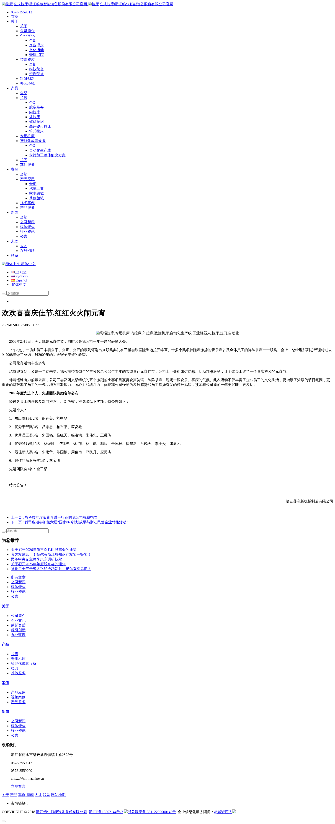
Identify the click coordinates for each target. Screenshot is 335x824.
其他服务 (18, 673)
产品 (5, 644)
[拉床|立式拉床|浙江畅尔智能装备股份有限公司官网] (87, 4)
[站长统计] (234, 812)
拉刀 (14, 668)
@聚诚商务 (223, 812)
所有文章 (18, 577)
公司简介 (18, 616)
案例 (5, 683)
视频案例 (18, 697)
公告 (14, 596)
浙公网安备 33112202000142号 (152, 812)
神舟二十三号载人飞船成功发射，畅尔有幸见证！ (51, 569)
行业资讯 (18, 591)
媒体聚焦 (18, 587)
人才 (38, 795)
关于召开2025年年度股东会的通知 (38, 564)
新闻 (5, 711)
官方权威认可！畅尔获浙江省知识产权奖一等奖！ (51, 554)
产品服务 (18, 702)
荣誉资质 (18, 625)
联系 (46, 795)
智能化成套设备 (23, 663)
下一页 (69, 522)
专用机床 (18, 659)
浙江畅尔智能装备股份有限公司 (61, 812)
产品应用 (18, 692)
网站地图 (58, 795)
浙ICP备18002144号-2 (106, 812)
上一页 (54, 517)
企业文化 (18, 620)
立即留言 (18, 786)
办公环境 (18, 635)
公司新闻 (18, 582)
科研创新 (18, 630)
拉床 (14, 654)
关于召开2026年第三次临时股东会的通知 (44, 550)
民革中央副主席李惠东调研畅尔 (36, 559)
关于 (5, 606)
